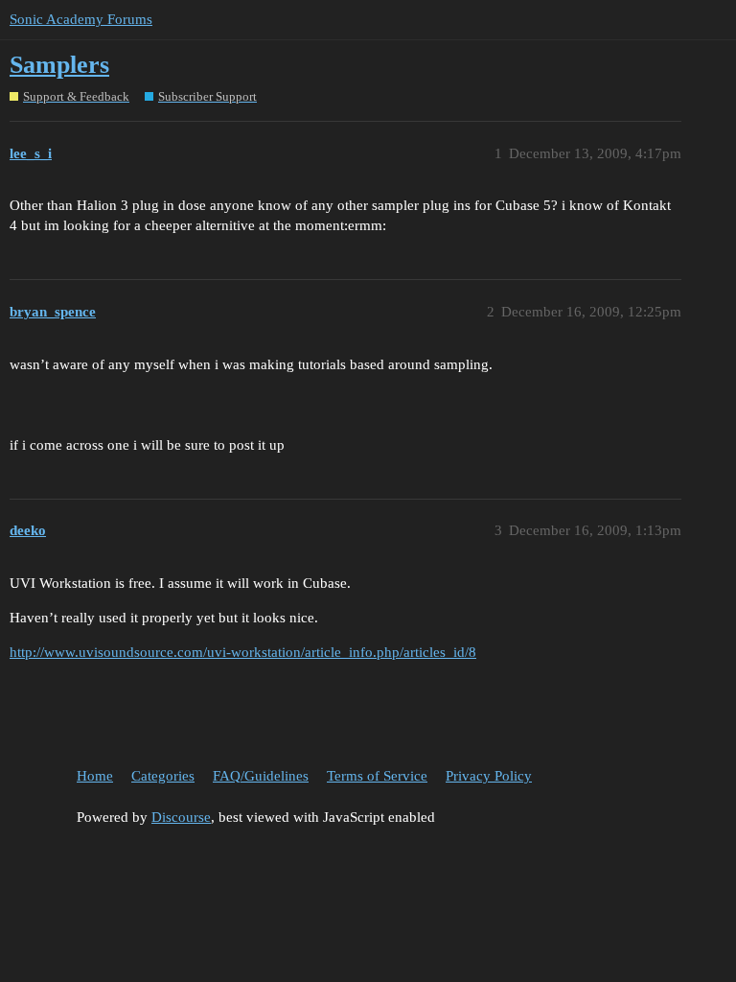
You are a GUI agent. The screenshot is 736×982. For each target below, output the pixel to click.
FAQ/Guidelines (261, 775)
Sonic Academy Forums (81, 19)
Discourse (181, 817)
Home (95, 775)
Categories (163, 775)
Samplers (59, 65)
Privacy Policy (489, 775)
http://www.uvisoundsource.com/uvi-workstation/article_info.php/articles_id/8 (243, 652)
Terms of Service (377, 775)
